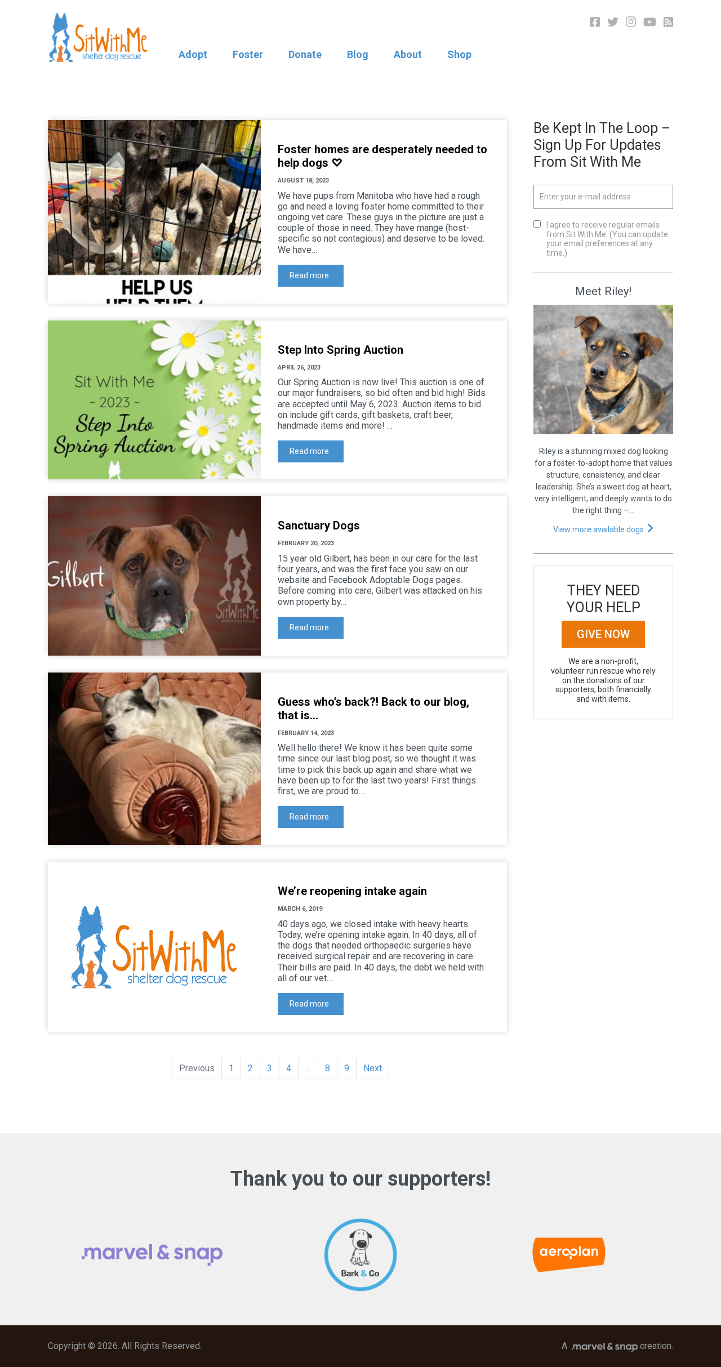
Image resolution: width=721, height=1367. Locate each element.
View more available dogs (598, 529)
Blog (357, 54)
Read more (309, 275)
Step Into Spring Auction (340, 350)
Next (372, 1068)
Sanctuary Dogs (319, 525)
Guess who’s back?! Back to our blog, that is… (373, 708)
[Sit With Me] (98, 37)
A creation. (617, 1346)
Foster (248, 54)
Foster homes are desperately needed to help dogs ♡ (382, 156)
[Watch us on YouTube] (649, 21)
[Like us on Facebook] (595, 21)
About (408, 54)
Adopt (193, 54)
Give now (603, 634)
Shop (459, 54)
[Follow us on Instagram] (631, 21)
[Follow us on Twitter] (612, 21)
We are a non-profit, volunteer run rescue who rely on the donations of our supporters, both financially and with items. (603, 680)
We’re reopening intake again (352, 891)
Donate (305, 54)
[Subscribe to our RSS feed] (669, 21)
